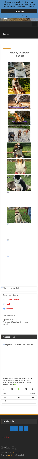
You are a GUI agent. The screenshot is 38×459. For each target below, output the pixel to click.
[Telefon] (26, 428)
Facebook (9, 309)
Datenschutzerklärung (19, 16)
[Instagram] (16, 428)
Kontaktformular (12, 299)
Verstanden (19, 11)
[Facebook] (12, 428)
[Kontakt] (21, 428)
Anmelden (5, 437)
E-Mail (7, 304)
